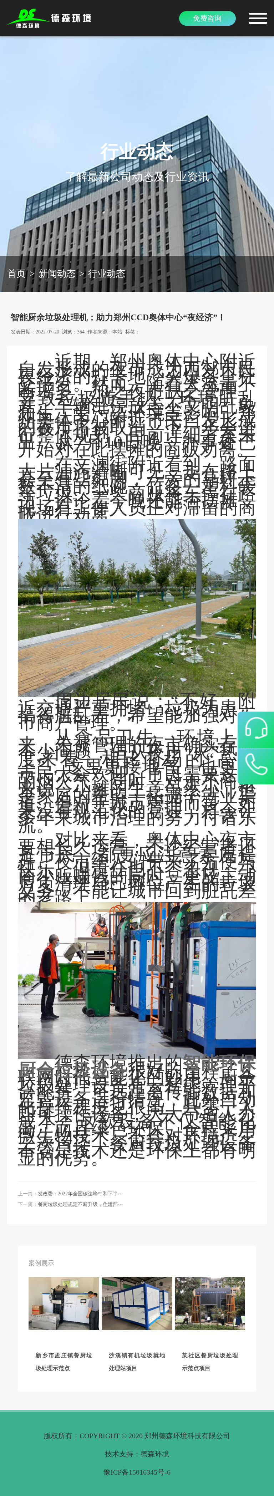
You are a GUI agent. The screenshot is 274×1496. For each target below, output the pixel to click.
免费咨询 (207, 18)
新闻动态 (57, 274)
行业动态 (106, 274)
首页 (16, 274)
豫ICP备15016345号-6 (137, 1472)
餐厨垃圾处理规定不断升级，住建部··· (80, 1204)
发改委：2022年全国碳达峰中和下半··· (80, 1193)
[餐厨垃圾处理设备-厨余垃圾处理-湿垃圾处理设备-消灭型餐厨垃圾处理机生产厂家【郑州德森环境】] (50, 18)
